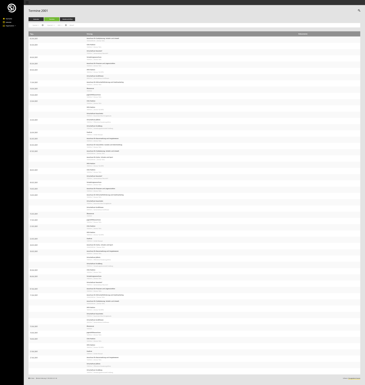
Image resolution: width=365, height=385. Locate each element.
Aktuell (72, 25)
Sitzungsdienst (354, 378)
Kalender (9, 22)
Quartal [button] (35, 25)
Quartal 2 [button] (50, 25)
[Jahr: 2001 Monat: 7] (66, 25)
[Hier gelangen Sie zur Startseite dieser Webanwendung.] (12, 8)
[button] (12, 26)
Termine (51, 19)
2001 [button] (59, 25)
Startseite (9, 19)
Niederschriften (67, 19)
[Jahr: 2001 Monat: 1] (42, 25)
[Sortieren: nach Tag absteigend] (33, 34)
